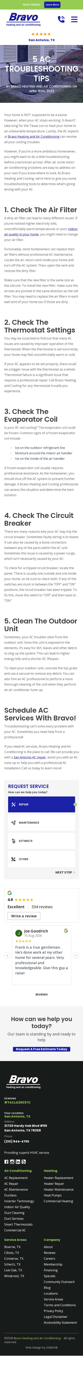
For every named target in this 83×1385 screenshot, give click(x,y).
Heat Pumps (53, 1195)
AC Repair (11, 1184)
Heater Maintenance (59, 1189)
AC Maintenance (16, 1189)
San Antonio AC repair (30, 757)
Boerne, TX (12, 1247)
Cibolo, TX (11, 1253)
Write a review (24, 915)
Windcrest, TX (14, 1276)
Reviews (42, 994)
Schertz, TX (12, 1264)
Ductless (10, 1195)
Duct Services (14, 1218)
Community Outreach (59, 1282)
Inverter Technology (19, 1201)
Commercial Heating (58, 1201)
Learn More (52, 4)
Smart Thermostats (18, 1224)
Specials (49, 1276)
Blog (47, 1287)
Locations (51, 1293)
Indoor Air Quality (17, 1207)
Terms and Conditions (60, 1305)
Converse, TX (13, 1258)
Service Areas (53, 1299)
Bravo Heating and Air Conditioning (33, 136)
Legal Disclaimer (56, 1317)
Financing (51, 1270)
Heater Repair (54, 1184)
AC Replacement (16, 1178)
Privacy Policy (53, 1311)
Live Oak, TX (13, 1270)
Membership (53, 1264)
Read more (23, 980)
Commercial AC (15, 1230)
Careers (49, 1258)
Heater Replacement (58, 1178)
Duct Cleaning (14, 1213)
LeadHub (52, 1348)
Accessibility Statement (60, 1322)
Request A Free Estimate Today (41, 1049)
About (48, 1247)
